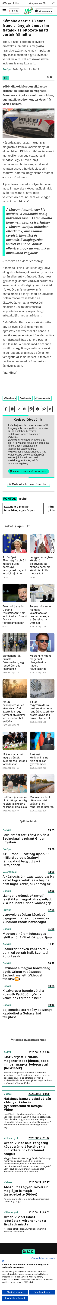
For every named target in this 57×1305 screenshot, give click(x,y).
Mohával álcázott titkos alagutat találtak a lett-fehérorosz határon (42, 802)
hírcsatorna (45, 11)
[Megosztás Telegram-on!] (37, 409)
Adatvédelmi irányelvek (43, 1258)
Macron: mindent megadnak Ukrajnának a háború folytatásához (40, 662)
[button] (4, 11)
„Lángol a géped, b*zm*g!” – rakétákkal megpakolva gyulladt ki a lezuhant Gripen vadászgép (27, 899)
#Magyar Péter (11, 3)
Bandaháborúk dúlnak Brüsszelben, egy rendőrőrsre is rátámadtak (13, 662)
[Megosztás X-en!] (50, 409)
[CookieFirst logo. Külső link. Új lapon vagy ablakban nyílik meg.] (3, 1261)
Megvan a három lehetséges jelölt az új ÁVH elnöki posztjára (27, 935)
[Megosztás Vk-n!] (24, 409)
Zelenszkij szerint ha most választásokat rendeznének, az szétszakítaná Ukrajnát (41, 614)
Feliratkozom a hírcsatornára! (29, 471)
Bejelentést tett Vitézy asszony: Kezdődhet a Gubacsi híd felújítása (27, 1013)
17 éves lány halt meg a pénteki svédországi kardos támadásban (15, 759)
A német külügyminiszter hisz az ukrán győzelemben (39, 759)
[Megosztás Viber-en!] (31, 409)
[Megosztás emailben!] (18, 409)
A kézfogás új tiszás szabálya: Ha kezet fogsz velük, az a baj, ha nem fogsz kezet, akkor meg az (28, 880)
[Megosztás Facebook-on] (5, 409)
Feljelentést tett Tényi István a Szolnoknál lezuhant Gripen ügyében (26, 838)
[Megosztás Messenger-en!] (12, 409)
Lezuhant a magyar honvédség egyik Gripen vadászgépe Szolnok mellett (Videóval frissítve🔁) (22, 508)
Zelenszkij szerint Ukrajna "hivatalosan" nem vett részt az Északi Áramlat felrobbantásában (15, 614)
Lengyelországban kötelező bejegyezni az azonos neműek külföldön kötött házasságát (41, 565)
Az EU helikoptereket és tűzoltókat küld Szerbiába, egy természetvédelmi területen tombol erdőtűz (14, 711)
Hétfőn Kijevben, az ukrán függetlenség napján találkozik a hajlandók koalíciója (15, 802)
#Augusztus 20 (37, 3)
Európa (7, 69)
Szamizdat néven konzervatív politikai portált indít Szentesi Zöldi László (25, 952)
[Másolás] (43, 409)
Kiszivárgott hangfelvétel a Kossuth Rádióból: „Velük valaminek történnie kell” (23, 994)
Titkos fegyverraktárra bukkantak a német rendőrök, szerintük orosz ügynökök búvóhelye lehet (42, 710)
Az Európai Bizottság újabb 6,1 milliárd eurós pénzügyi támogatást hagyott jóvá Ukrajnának (26, 859)
